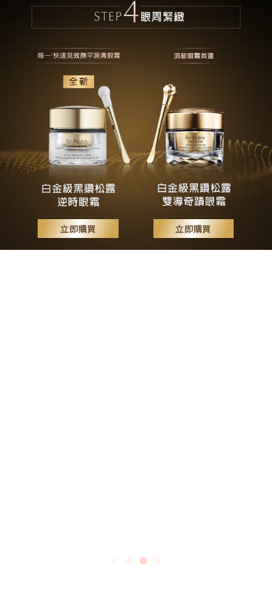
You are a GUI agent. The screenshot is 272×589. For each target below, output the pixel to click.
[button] (32, 287)
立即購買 (78, 229)
